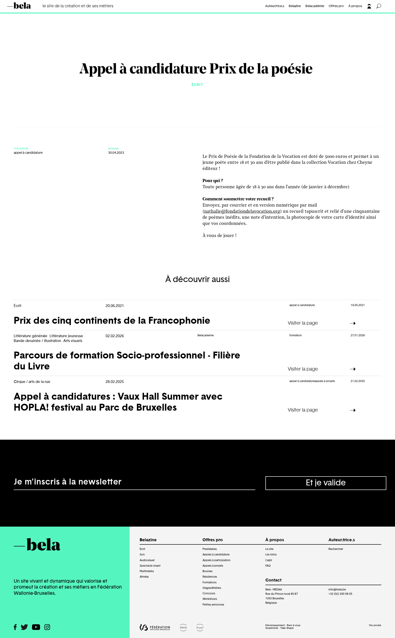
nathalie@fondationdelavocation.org (242, 211)
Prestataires (210, 549)
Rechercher (335, 549)
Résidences (210, 576)
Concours (209, 593)
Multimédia (147, 571)
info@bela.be (337, 589)
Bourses (207, 571)
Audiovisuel (147, 560)
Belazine (295, 6)
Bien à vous (293, 625)
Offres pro (336, 6)
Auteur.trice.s (274, 6)
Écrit (142, 549)
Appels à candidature (216, 554)
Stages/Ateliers (212, 588)
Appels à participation (216, 560)
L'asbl (268, 560)
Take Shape (287, 628)
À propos (355, 6)
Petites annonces (213, 604)
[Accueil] (25, 5)
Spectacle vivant (150, 565)
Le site (269, 549)
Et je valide (326, 483)
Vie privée (375, 625)
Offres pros (24, 13)
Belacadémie (314, 6)
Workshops (210, 599)
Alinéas (144, 576)
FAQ (268, 565)
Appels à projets (213, 565)
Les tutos (271, 554)
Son (142, 554)
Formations (209, 582)
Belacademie (206, 335)
